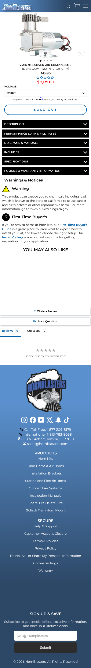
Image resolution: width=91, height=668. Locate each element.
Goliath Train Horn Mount (46, 510)
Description (14, 124)
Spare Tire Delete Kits (45, 503)
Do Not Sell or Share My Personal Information (45, 556)
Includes (11, 152)
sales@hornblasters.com (48, 444)
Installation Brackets (46, 473)
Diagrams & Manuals (21, 143)
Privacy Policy (45, 548)
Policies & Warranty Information (32, 170)
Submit (45, 647)
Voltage (10, 86)
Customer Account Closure (45, 534)
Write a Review (47, 311)
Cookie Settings (45, 563)
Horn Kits (45, 459)
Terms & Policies (45, 541)
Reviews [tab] (7, 331)
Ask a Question (47, 321)
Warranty (45, 570)
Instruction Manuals (45, 496)
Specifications (16, 161)
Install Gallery (12, 237)
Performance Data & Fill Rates (30, 133)
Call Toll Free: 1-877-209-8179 (47, 430)
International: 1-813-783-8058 (47, 434)
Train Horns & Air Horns (45, 466)
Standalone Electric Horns (45, 481)
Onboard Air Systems (45, 488)
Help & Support (46, 526)
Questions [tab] (33, 331)
